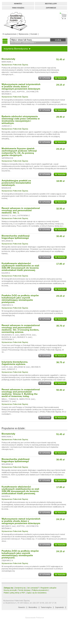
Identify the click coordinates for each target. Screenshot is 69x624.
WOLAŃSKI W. (7, 241)
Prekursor (40, 618)
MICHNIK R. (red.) (9, 92)
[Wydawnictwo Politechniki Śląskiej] (15, 21)
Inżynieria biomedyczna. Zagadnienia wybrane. (15, 363)
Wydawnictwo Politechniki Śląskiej (15, 65)
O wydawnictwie (10, 34)
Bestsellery (51, 3)
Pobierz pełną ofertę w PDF (14, 593)
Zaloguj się (8, 588)
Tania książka (18, 8)
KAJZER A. (6, 273)
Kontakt (33, 34)
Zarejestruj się (20, 588)
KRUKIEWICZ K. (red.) (10, 335)
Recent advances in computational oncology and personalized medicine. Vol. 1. (21, 210)
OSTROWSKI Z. (23, 215)
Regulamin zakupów (48, 588)
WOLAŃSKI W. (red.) (22, 367)
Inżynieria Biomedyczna (16, 48)
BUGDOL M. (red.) (9, 337)
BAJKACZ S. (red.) (9, 215)
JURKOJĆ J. (7, 126)
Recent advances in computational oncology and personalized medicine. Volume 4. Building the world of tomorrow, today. (21, 392)
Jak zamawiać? (33, 588)
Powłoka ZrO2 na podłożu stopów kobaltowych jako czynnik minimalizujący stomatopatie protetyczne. (20, 298)
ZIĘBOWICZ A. (7, 305)
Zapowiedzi (51, 8)
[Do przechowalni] (44, 79)
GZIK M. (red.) (7, 367)
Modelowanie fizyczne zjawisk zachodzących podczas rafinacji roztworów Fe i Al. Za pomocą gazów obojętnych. (19, 151)
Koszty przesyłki (10, 590)
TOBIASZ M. (13, 399)
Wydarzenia (23, 34)
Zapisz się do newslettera (36, 593)
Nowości (18, 3)
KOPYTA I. (21, 92)
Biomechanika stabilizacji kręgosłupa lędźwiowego (16, 236)
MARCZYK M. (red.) (28, 335)
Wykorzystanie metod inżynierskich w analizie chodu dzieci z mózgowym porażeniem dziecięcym (21, 86)
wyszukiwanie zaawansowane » (23, 42)
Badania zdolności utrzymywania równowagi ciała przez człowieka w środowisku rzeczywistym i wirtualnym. (21, 119)
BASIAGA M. (6, 188)
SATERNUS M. (7, 158)
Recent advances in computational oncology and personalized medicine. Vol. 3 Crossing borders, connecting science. (21, 328)
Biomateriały (8, 59)
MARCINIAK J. (7, 62)
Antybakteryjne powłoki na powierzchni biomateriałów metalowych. (16, 182)
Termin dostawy (24, 590)
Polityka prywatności (40, 590)
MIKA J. (5, 399)
